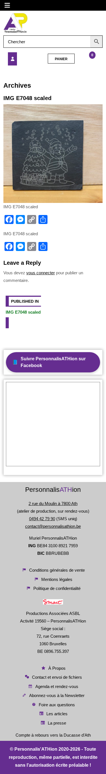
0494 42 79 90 (42, 518)
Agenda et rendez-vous (56, 686)
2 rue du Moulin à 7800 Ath (53, 503)
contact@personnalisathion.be (53, 526)
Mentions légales (56, 579)
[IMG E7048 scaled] (22, 58)
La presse (57, 723)
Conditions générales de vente (57, 570)
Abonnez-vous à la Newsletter (57, 695)
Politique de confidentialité (57, 588)
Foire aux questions (57, 704)
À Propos (57, 668)
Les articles (57, 713)
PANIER (61, 59)
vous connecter (40, 272)
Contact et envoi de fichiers (57, 677)
